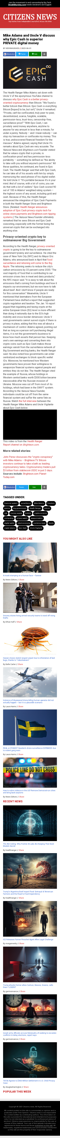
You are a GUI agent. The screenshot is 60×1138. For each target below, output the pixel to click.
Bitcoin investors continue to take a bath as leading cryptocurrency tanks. (26, 463)
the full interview (28, 401)
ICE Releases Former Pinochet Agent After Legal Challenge (28, 939)
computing (8, 518)
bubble (28, 513)
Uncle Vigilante (36, 528)
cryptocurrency (40, 513)
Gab (35, 54)
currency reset (39, 523)
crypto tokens (9, 528)
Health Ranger (35, 508)
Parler (23, 54)
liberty (51, 523)
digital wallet (9, 523)
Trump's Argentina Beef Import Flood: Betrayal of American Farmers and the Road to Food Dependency (28, 893)
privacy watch (22, 518)
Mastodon (11, 54)
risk (5, 513)
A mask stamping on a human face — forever (22, 576)
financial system (11, 503)
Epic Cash (23, 528)
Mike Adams (39, 503)
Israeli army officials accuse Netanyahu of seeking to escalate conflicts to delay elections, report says (29, 1034)
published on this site (44, 1126)
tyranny (7, 508)
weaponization (37, 518)
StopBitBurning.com (17, 5)
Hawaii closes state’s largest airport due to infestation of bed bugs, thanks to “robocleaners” (29, 659)
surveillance (26, 503)
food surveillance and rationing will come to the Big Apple (27, 263)
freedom (51, 503)
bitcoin (47, 508)
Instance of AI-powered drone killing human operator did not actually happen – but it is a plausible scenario (28, 701)
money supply (16, 513)
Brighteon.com (30, 473)
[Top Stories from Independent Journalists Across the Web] (30, 24)
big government (19, 508)
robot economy (24, 523)
